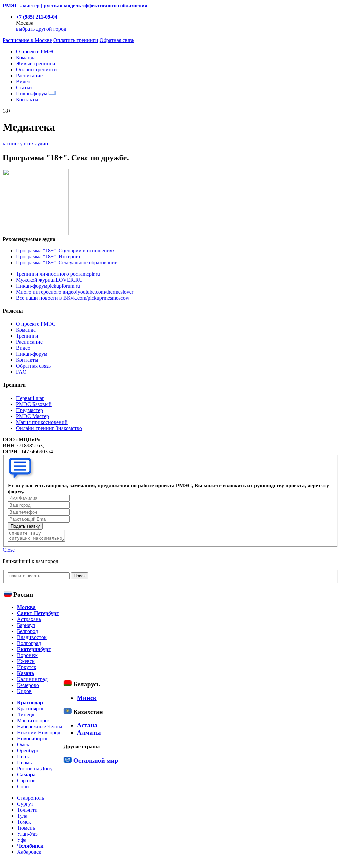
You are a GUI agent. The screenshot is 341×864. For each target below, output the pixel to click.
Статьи (24, 87)
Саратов (26, 780)
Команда (26, 57)
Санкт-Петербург (38, 613)
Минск (87, 697)
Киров (24, 691)
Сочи (23, 786)
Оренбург (28, 750)
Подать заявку (25, 526)
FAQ (21, 372)
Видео (23, 81)
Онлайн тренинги (36, 69)
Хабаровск (29, 852)
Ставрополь (30, 798)
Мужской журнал (49, 280)
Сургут (25, 804)
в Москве (27, 40)
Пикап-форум (32, 93)
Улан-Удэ (27, 834)
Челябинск (30, 846)
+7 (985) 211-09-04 (36, 17)
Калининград (32, 679)
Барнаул (26, 625)
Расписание (29, 75)
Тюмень (26, 828)
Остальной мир (95, 760)
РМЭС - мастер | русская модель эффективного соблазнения (75, 5)
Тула (22, 816)
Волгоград (29, 643)
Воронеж (27, 655)
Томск (24, 822)
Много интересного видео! (74, 292)
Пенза (24, 756)
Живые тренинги (35, 63)
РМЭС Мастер (32, 416)
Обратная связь (117, 40)
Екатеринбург (34, 649)
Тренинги (27, 336)
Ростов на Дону (35, 768)
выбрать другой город (41, 29)
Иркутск (26, 667)
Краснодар (30, 702)
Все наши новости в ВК (73, 298)
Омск (23, 744)
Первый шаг (30, 398)
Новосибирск (32, 738)
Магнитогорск (33, 720)
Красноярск (30, 708)
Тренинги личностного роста (58, 274)
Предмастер (29, 410)
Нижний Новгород (38, 732)
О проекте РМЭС (36, 51)
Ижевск (26, 661)
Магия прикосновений (42, 422)
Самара (26, 774)
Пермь (24, 762)
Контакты (27, 99)
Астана (87, 725)
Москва (26, 607)
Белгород (27, 631)
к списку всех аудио (25, 143)
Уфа (21, 840)
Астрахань (29, 619)
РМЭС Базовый (34, 404)
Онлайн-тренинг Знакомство (49, 428)
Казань (25, 673)
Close (9, 550)
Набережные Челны (39, 726)
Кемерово (28, 685)
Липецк (26, 714)
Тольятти (27, 810)
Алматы (89, 732)
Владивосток (32, 637)
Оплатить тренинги (75, 40)
